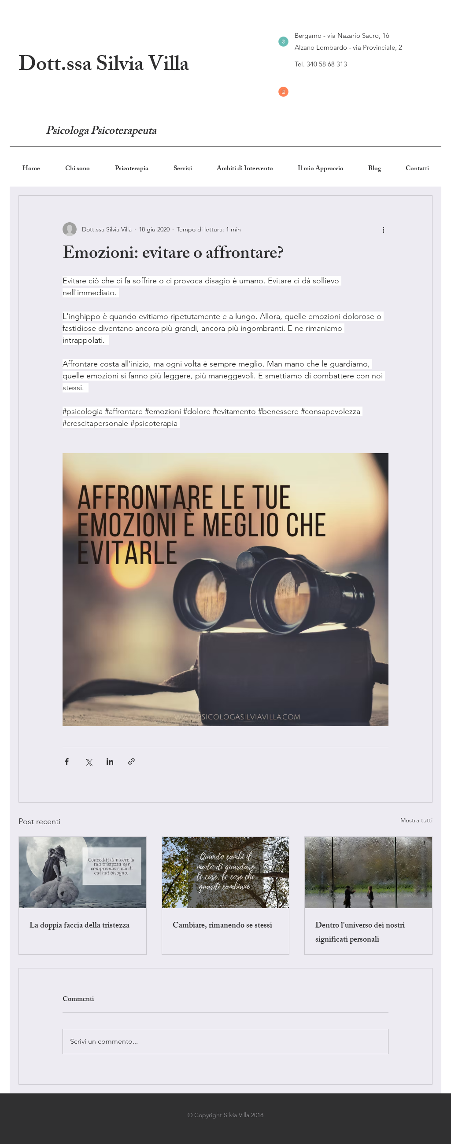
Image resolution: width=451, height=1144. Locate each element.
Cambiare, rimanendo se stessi (222, 926)
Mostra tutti (416, 820)
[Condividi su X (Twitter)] (88, 761)
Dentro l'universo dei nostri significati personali (360, 933)
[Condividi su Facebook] (67, 761)
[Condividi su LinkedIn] (110, 761)
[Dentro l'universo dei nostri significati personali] (368, 872)
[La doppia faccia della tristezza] (82, 872)
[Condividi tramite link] (131, 761)
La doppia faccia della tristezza (79, 926)
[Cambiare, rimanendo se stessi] (225, 872)
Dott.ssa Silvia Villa (103, 66)
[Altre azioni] (383, 229)
